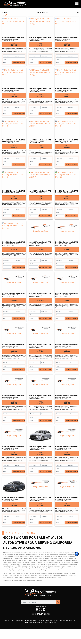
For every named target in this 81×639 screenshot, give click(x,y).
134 (27, 532)
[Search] (58, 602)
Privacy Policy (32, 620)
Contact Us (9, 620)
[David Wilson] (15, 4)
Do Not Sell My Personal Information (61, 620)
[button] (77, 554)
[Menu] (76, 4)
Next (33, 532)
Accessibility (20, 620)
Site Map (42, 620)
